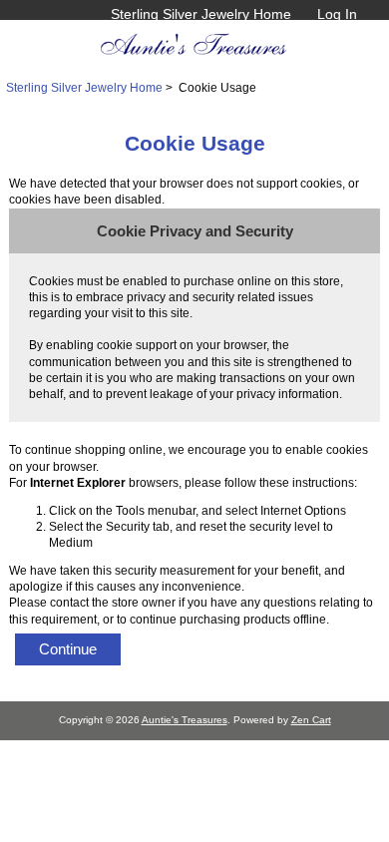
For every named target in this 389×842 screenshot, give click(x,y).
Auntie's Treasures (184, 719)
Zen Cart (311, 719)
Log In (337, 14)
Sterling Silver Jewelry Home (201, 14)
